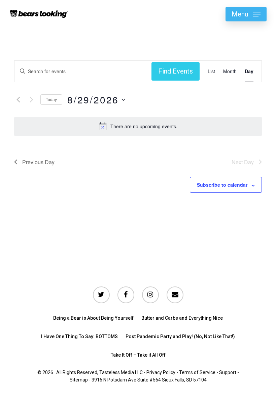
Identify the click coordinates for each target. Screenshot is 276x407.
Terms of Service (197, 372)
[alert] (143, 126)
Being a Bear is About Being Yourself (93, 318)
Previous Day (38, 162)
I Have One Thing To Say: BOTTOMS (79, 336)
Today (51, 99)
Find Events (175, 71)
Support (227, 372)
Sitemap (79, 379)
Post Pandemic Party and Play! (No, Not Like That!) (180, 336)
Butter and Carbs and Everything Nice (182, 318)
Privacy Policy (160, 372)
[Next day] (31, 100)
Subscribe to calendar (222, 184)
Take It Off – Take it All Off (138, 355)
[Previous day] (18, 100)
